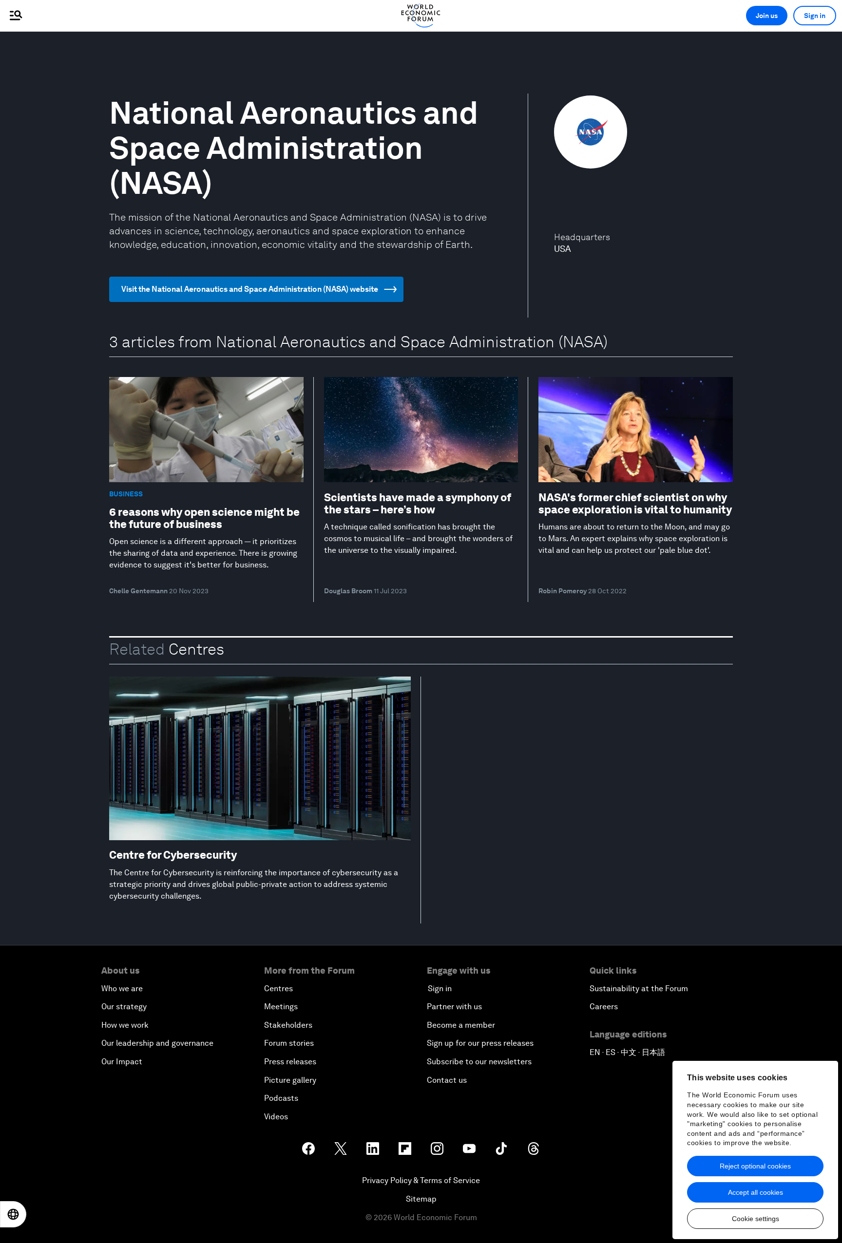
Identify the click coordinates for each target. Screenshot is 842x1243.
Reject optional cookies (755, 1166)
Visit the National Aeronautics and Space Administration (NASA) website (249, 289)
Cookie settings (755, 1219)
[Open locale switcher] (13, 1214)
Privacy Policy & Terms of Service (421, 1180)
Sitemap (421, 1199)
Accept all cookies (755, 1192)
